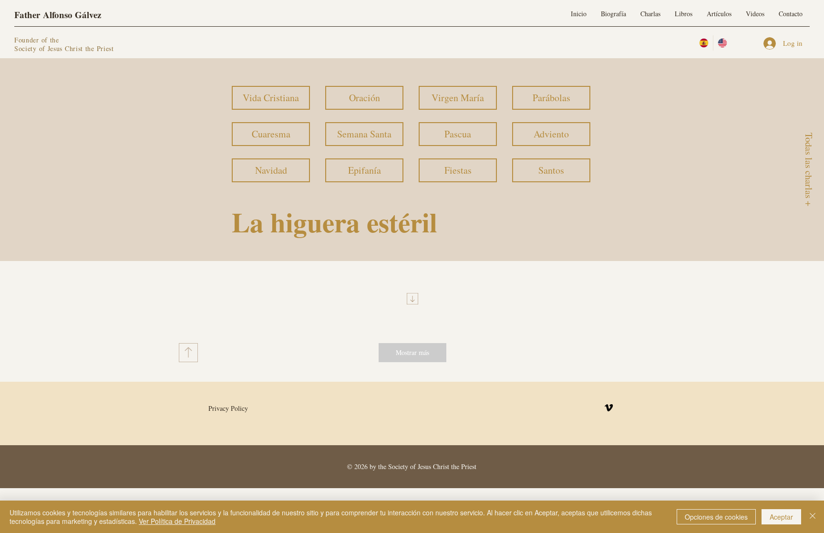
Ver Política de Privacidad (177, 521)
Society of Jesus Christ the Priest (64, 48)
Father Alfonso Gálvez (57, 14)
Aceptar (781, 517)
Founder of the (38, 39)
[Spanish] (704, 43)
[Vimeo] (608, 407)
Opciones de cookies (716, 517)
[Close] (812, 516)
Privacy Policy (228, 408)
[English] (722, 43)
